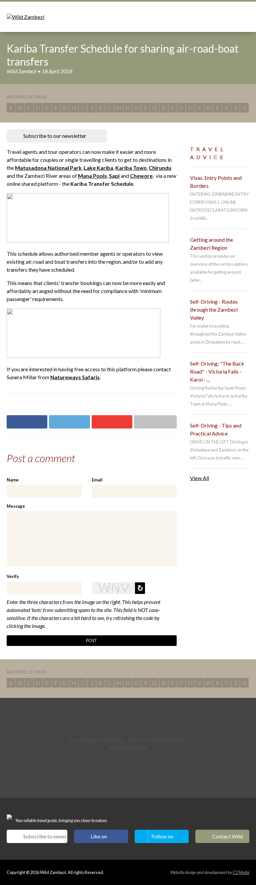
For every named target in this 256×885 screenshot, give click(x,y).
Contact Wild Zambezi (227, 838)
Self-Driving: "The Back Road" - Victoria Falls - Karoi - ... (217, 371)
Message (16, 506)
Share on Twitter (69, 422)
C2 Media (241, 872)
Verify (13, 576)
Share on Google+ (112, 422)
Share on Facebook (27, 422)
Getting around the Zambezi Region (211, 243)
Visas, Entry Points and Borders (216, 181)
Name (13, 479)
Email (97, 479)
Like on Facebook (102, 838)
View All (199, 478)
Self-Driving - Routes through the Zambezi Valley (214, 309)
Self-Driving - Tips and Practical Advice (215, 429)
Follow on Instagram (163, 838)
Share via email (155, 422)
